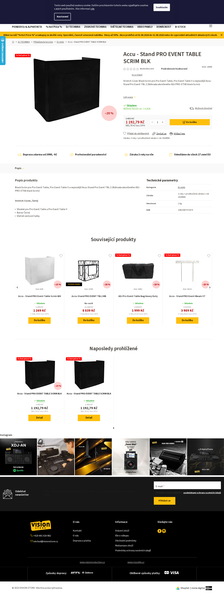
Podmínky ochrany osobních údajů (133, 550)
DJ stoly (181, 187)
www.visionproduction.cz (92, 562)
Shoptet (185, 588)
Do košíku (191, 122)
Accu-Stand (137, 74)
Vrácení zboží (122, 530)
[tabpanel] (39, 389)
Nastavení (62, 16)
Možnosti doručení (203, 108)
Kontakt (77, 530)
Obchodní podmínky (125, 540)
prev (17, 287)
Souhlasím (162, 7)
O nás (76, 535)
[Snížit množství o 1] (152, 122)
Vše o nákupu (122, 535)
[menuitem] (28, 27)
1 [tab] (113, 428)
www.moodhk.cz (135, 562)
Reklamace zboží (124, 545)
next (210, 287)
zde (92, 8)
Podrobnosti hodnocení (174, 68)
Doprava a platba (82, 540)
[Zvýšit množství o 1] (162, 122)
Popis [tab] (18, 168)
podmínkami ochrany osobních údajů (202, 492)
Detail (39, 418)
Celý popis (128, 97)
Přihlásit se (165, 500)
